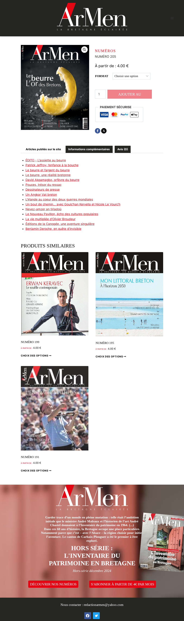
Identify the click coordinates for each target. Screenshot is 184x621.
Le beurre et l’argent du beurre (48, 170)
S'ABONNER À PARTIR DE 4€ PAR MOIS (122, 584)
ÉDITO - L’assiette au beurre (46, 160)
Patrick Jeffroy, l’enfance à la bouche (52, 165)
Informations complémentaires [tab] (89, 149)
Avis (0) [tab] (122, 149)
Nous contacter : (72, 605)
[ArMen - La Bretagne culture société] (92, 16)
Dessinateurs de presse (43, 189)
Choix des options (35, 355)
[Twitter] (96, 615)
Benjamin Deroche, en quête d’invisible (53, 229)
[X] (104, 131)
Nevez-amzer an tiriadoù (43, 209)
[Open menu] (172, 18)
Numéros (105, 51)
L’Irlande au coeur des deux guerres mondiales (59, 199)
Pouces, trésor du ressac (43, 185)
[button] (84, 49)
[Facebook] (97, 131)
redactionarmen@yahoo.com (103, 605)
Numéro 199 (30, 342)
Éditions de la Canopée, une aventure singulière (60, 224)
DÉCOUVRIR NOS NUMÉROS (53, 584)
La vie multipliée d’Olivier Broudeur (50, 219)
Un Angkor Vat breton (41, 194)
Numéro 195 (105, 343)
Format (101, 76)
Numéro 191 (30, 457)
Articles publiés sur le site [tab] (43, 149)
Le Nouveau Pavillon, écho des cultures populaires (62, 214)
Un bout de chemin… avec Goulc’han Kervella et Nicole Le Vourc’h (73, 204)
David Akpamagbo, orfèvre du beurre (52, 180)
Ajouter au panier (129, 95)
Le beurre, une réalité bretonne (48, 175)
